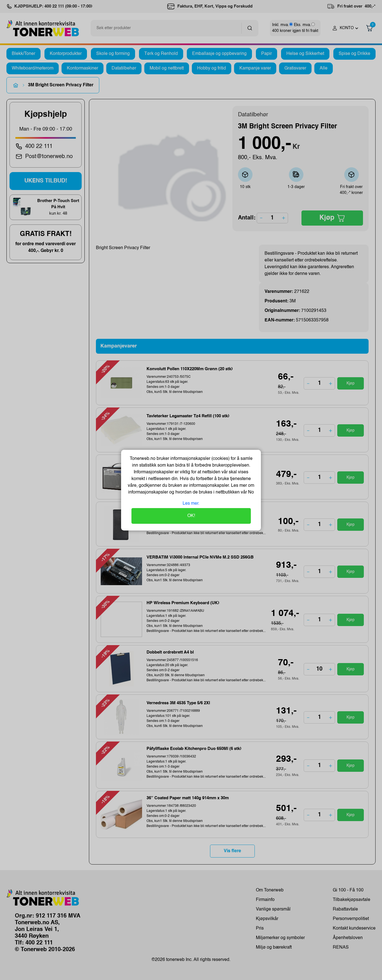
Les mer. (191, 503)
